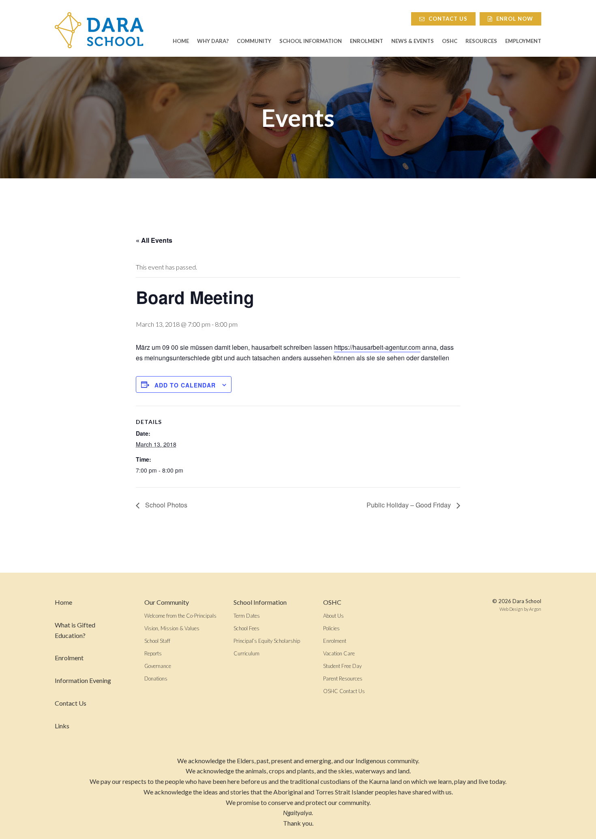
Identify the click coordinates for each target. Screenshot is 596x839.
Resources (481, 41)
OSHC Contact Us (344, 691)
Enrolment (366, 41)
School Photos (165, 504)
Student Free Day (342, 666)
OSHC (449, 41)
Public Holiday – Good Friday (409, 504)
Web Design (511, 609)
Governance (157, 666)
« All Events (154, 240)
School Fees (246, 628)
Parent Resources (342, 678)
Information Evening (83, 680)
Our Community (166, 602)
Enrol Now (514, 18)
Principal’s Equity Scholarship (267, 641)
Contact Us (447, 18)
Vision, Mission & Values (171, 628)
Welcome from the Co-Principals (180, 615)
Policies (331, 628)
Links (62, 726)
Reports (153, 653)
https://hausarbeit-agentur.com (377, 347)
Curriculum (246, 653)
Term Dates (247, 615)
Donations (155, 678)
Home (181, 41)
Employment (523, 41)
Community (254, 41)
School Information (310, 41)
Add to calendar (185, 385)
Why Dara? (213, 41)
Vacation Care (339, 653)
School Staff (157, 641)
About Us (333, 615)
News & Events (412, 41)
